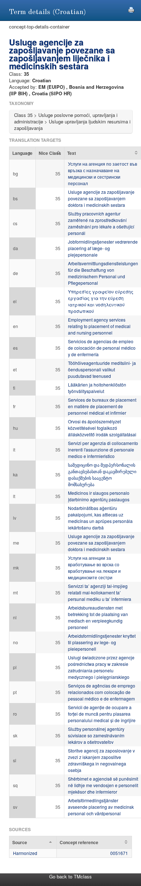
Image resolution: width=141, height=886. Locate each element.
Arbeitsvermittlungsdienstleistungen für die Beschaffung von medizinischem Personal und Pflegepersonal (103, 273)
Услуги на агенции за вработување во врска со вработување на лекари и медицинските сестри (94, 567)
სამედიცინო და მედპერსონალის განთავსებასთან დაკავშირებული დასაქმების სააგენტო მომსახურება (102, 474)
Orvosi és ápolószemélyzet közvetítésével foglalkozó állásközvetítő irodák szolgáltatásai (102, 427)
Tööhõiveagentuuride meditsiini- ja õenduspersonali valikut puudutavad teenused (102, 369)
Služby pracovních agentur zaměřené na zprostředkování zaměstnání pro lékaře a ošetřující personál (101, 223)
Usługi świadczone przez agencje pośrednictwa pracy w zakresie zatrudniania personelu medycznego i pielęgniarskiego (101, 667)
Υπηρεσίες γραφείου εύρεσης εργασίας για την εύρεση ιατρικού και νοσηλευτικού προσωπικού (100, 301)
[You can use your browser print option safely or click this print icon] (131, 8)
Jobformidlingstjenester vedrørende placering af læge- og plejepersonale (103, 248)
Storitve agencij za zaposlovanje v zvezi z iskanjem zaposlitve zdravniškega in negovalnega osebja (101, 760)
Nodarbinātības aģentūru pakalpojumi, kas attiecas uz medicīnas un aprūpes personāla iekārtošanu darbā (100, 518)
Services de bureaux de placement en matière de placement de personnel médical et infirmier (102, 406)
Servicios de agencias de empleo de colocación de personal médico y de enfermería (102, 347)
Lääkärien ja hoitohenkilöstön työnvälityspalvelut (97, 387)
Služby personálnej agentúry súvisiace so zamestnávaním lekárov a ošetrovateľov (96, 735)
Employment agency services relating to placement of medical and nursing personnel (99, 326)
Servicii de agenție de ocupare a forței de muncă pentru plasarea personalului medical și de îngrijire (102, 713)
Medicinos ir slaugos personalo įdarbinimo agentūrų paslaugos (98, 496)
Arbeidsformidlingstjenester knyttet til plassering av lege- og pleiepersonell (102, 642)
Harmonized (25, 853)
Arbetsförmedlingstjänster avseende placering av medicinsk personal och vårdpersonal (101, 806)
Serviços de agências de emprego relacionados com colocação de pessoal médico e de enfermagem (101, 692)
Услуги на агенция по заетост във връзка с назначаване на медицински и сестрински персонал (102, 173)
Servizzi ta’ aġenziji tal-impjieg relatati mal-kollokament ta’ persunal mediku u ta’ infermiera (99, 592)
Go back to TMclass (70, 876)
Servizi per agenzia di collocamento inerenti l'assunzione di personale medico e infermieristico (103, 449)
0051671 (119, 853)
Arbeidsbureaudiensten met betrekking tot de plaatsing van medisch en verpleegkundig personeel (98, 617)
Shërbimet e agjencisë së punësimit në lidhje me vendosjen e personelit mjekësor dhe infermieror (103, 785)
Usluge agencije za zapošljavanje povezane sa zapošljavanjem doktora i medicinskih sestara (101, 198)
